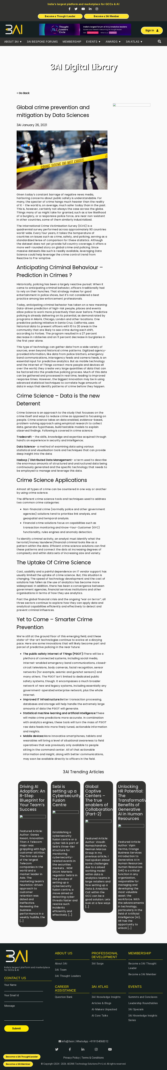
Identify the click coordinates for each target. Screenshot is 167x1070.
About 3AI (61, 963)
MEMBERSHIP (72, 41)
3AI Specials (136, 1009)
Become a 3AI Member (142, 974)
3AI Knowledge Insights (106, 997)
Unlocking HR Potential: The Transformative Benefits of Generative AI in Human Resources (133, 802)
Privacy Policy (71, 1057)
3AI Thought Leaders (68, 976)
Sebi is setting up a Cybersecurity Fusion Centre (67, 796)
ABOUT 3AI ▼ (13, 41)
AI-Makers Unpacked (104, 1009)
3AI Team (61, 969)
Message (9, 1005)
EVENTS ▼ (93, 41)
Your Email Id (11, 995)
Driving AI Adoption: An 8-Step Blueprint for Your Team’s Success (32, 798)
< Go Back (23, 93)
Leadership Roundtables (143, 1003)
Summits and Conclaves (143, 997)
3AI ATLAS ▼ (134, 41)
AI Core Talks (100, 1015)
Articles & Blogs (101, 1003)
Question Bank (64, 997)
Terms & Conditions (92, 1057)
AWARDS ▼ (113, 41)
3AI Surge (98, 963)
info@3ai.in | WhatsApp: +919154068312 (85, 1041)
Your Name (10, 984)
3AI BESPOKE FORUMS (42, 41)
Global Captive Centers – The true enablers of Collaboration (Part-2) (99, 800)
